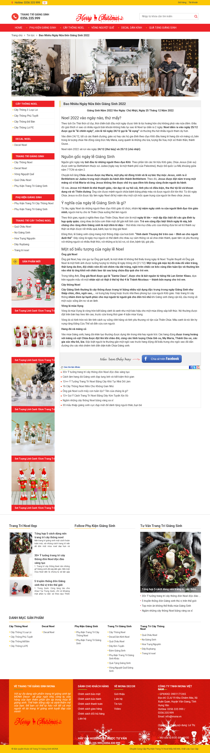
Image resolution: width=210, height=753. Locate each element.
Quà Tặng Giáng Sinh (162, 27)
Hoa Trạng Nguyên (24, 238)
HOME (18, 27)
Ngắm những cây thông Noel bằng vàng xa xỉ (87, 400)
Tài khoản (193, 2)
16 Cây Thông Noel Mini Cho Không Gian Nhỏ (88, 386)
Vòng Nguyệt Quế (102, 27)
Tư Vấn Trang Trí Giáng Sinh (161, 526)
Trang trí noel (21, 250)
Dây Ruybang (21, 244)
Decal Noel (20, 144)
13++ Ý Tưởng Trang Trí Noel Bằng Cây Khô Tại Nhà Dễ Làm (96, 381)
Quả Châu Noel (22, 180)
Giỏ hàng (182, 2)
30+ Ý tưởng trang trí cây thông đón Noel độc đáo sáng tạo (96, 372)
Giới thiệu (119, 694)
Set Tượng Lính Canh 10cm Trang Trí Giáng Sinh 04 (42, 409)
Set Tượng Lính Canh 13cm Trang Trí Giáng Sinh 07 (42, 310)
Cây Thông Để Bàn (24, 121)
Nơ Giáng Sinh (22, 232)
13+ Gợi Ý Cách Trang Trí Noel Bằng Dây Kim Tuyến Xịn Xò (95, 395)
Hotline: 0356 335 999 (27, 2)
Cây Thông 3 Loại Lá (26, 109)
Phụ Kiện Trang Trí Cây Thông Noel (33, 203)
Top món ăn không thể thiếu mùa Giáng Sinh (166, 605)
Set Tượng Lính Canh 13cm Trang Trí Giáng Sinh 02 (42, 508)
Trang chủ (16, 35)
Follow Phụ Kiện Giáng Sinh (95, 526)
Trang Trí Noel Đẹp (23, 526)
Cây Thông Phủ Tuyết (26, 115)
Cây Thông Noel (73, 27)
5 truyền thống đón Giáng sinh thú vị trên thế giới (169, 600)
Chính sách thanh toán (90, 703)
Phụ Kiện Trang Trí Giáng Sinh (30, 186)
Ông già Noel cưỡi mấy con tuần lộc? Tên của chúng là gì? (95, 391)
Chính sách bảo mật (89, 694)
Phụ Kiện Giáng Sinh (42, 27)
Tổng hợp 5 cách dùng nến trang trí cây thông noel (173, 589)
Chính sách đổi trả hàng (91, 713)
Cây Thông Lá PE (24, 127)
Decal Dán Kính (131, 27)
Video (117, 708)
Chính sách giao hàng (90, 708)
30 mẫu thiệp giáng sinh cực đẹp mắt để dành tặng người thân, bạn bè (102, 405)
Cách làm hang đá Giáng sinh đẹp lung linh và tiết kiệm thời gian (98, 376)
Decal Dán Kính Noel (119, 637)
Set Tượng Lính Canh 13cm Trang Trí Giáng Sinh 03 (42, 458)
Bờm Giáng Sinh (117, 650)
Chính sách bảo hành (89, 699)
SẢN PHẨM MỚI (31, 261)
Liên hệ (82, 718)
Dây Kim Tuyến (116, 646)
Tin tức (31, 35)
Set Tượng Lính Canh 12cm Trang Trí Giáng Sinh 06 (42, 360)
